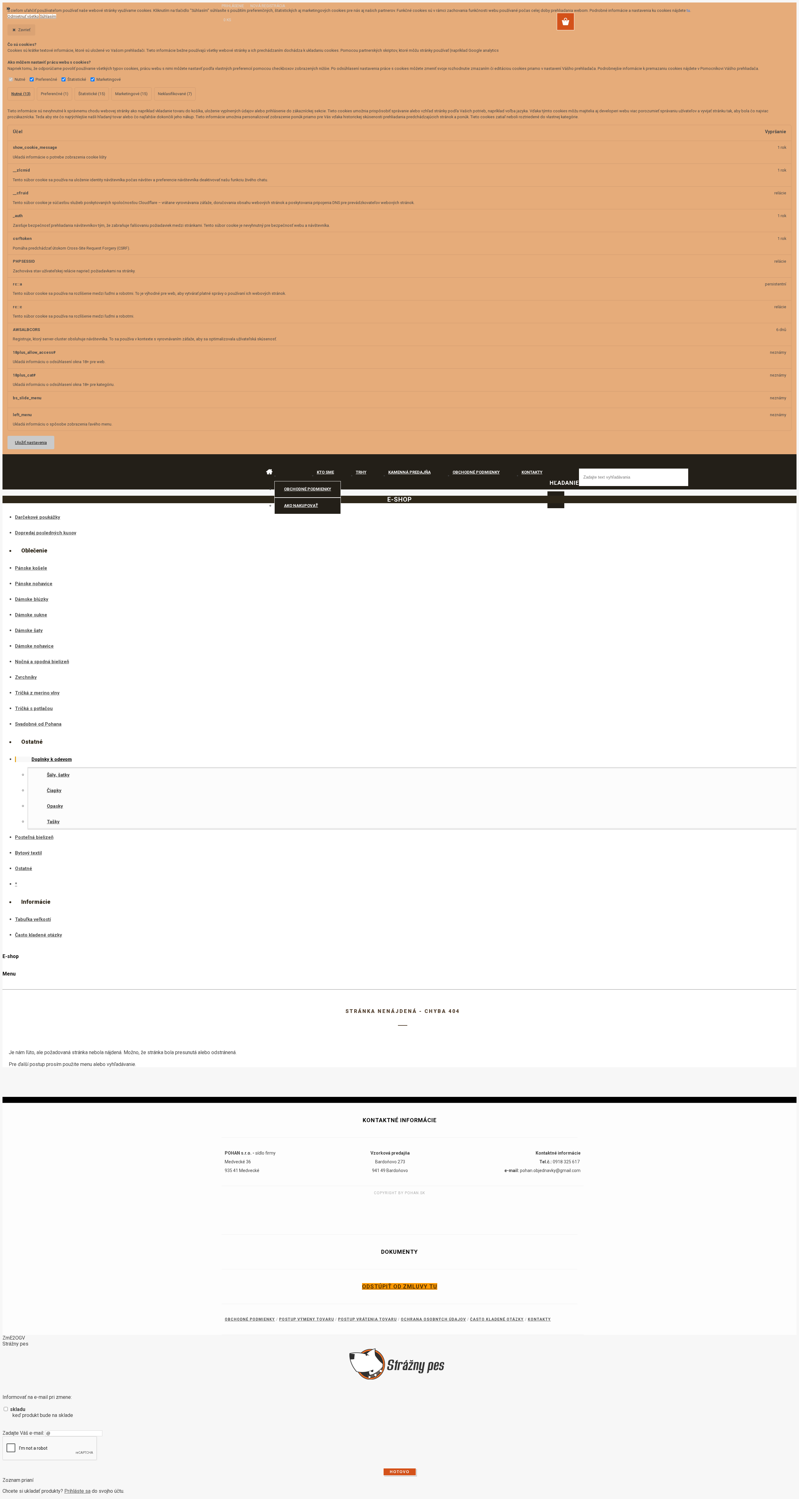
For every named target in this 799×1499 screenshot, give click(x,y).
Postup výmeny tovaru (306, 1319)
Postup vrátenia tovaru (367, 1319)
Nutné (20, 79)
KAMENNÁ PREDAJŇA (409, 472)
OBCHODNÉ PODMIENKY (476, 472)
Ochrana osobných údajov (433, 1319)
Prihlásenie (233, 6)
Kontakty (539, 1319)
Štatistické (76, 79)
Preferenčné (46, 79)
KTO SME (325, 472)
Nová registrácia (267, 6)
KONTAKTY (532, 472)
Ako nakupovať (301, 505)
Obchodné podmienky (307, 489)
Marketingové (108, 79)
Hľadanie (564, 482)
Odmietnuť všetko (23, 16)
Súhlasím (48, 16)
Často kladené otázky (497, 1319)
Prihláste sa (77, 1491)
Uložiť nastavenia (31, 442)
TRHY (361, 472)
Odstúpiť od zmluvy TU (399, 1286)
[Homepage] (284, 472)
